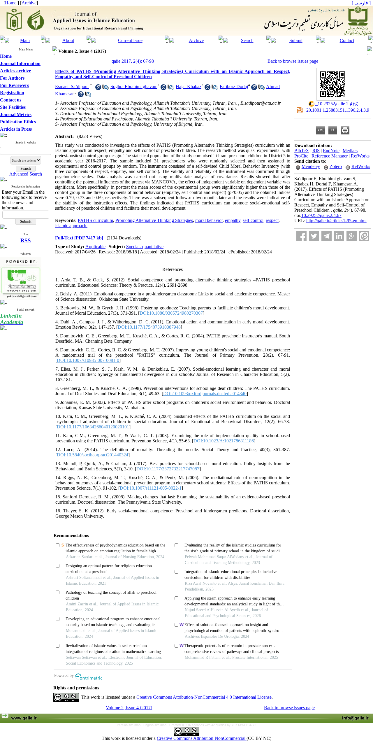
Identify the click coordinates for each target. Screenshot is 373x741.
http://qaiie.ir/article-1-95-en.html (336, 220)
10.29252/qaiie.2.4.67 (321, 215)
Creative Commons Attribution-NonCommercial (202, 738)
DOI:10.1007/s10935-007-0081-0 (88, 360)
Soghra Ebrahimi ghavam (133, 86)
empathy (232, 220)
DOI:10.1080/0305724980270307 (171, 313)
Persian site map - (130, 725)
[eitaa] (364, 236)
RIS (316, 150)
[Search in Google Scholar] (98, 88)
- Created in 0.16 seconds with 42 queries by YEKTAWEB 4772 (211, 725)
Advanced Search (25, 173)
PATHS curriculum (95, 220)
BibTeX (301, 150)
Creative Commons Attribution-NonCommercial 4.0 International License (204, 697)
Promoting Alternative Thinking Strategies (154, 220)
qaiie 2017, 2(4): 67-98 (133, 61)
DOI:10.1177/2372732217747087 (167, 468)
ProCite (301, 155)
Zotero (336, 166)
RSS (25, 240)
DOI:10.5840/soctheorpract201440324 (92, 454)
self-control (253, 220)
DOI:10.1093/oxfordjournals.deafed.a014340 (205, 393)
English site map (155, 725)
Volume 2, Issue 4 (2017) (129, 707)
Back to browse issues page (293, 61)
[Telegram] (326, 236)
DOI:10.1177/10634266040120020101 (93, 426)
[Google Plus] (351, 236)
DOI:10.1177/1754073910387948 (149, 327)
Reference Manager (330, 155)
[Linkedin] (339, 236)
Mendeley (311, 166)
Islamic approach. (71, 225)
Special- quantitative (144, 246)
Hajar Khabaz (188, 86)
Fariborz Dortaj (234, 86)
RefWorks (360, 155)
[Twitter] (314, 236)
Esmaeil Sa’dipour (72, 86)
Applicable (95, 246)
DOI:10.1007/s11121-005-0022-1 (151, 488)
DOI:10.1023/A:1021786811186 (223, 440)
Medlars (350, 150)
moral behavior (209, 220)
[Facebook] (301, 236)
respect (272, 220)
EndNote (331, 150)
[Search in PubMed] (105, 88)
